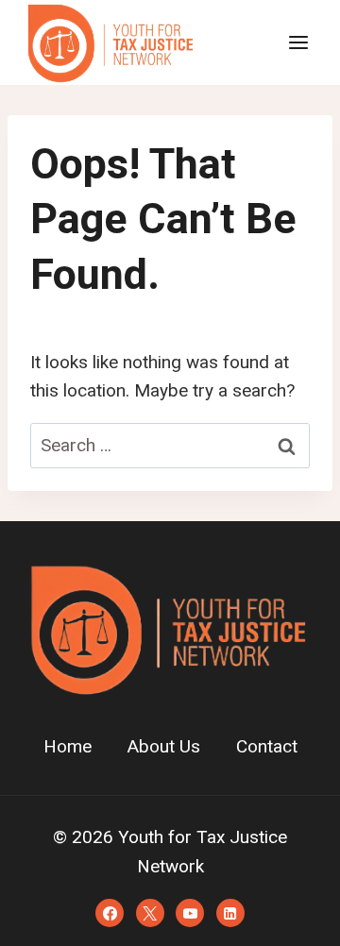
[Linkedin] (230, 913)
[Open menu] (298, 42)
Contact (267, 747)
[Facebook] (109, 913)
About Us (164, 747)
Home (67, 747)
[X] (150, 913)
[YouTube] (190, 913)
